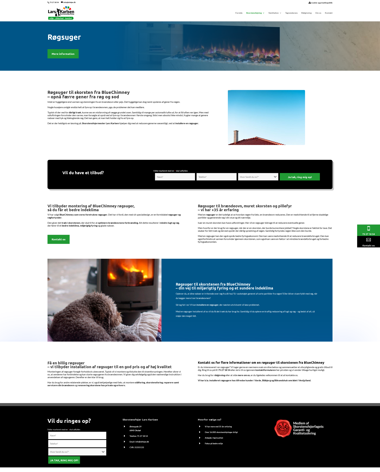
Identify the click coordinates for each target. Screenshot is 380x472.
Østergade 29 (135, 426)
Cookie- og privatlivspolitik (321, 3)
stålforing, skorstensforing (149, 382)
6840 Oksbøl (135, 430)
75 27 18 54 (54, 2)
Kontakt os (58, 239)
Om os (318, 13)
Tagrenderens (291, 13)
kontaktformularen (265, 369)
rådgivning (219, 375)
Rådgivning (306, 13)
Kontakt (328, 13)
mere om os (244, 375)
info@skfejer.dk (142, 442)
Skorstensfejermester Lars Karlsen (100, 123)
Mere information (63, 53)
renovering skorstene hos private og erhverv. (102, 385)
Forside (238, 13)
